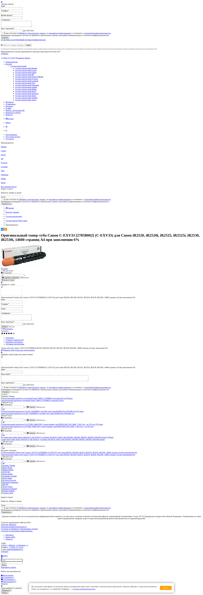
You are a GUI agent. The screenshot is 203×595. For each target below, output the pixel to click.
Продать (5, 327)
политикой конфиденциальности (97, 33)
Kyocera (4, 163)
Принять (166, 588)
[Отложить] (3, 409)
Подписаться (6, 204)
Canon (3, 151)
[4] (9, 333)
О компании (11, 104)
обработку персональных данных (32, 33)
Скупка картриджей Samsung (26, 94)
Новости (9, 115)
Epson (3, 155)
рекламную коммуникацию (60, 33)
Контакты (10, 102)
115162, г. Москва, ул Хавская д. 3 (14, 545)
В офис (8, 108)
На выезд (9, 106)
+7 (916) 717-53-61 (16, 547)
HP (2, 159)
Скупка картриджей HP (24, 75)
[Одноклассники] (5, 229)
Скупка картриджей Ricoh (25, 91)
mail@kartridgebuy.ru (15, 549)
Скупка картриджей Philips (26, 89)
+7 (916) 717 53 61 (8, 58)
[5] (11, 333)
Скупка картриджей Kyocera (26, 79)
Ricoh (3, 183)
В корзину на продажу (11, 278)
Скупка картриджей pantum (26, 87)
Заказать (5, 38)
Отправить (5, 392)
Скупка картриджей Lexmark (26, 81)
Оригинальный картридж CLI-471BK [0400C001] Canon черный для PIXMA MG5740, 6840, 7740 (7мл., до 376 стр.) (47, 426)
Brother (4, 147)
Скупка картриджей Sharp (25, 96)
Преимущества (12, 62)
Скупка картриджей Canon (26, 70)
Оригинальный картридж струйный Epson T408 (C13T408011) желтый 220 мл (32, 400)
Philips (3, 179)
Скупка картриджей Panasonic (27, 85)
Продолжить (6, 590)
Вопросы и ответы (13, 113)
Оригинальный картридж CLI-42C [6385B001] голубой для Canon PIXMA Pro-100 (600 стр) (37, 413)
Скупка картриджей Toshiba (26, 98)
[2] (4, 333)
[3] (7, 333)
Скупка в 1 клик (8, 280)
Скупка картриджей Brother (26, 68)
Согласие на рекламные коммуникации (17, 531)
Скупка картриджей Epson (25, 72)
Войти (4, 565)
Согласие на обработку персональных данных (19, 529)
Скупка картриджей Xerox (25, 100)
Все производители (9, 187)
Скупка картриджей (18, 66)
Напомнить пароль (8, 567)
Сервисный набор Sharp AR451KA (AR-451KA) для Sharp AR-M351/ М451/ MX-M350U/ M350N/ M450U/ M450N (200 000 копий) (53, 440)
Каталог (9, 64)
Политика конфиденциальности (14, 527)
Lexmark (4, 167)
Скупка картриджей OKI (25, 83)
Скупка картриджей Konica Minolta (29, 77)
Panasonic (4, 175)
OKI (2, 171)
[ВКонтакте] (2, 229)
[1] (2, 333)
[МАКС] (4, 54)
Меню (8, 123)
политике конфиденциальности (84, 589)
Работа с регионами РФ (15, 110)
